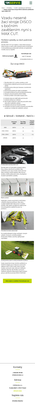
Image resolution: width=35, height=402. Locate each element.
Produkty (9, 8)
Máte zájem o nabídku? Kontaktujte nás (17, 281)
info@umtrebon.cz (17, 375)
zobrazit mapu (17, 391)
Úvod (3, 8)
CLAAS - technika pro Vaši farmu (22, 8)
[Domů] (13, 3)
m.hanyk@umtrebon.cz (26, 59)
